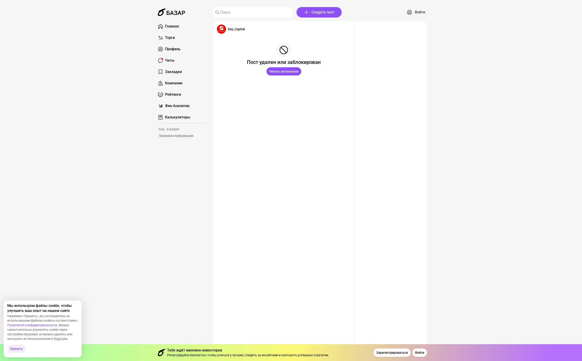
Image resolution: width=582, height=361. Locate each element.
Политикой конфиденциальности (32, 325)
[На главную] (171, 12)
